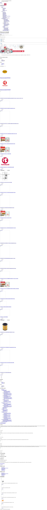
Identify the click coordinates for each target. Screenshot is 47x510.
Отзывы (4, 9)
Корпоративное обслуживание (5, 473)
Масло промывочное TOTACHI (7, 395)
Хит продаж (3, 389)
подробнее (1, 100)
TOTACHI (3, 60)
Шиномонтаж (4, 13)
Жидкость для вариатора (5, 405)
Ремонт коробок (3, 470)
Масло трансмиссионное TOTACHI (8, 397)
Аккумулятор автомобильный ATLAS (7, 420)
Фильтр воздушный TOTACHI (7, 413)
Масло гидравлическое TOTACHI (7, 393)
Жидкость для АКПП (6, 23)
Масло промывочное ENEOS (7, 396)
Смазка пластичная (6, 22)
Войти (1, 2)
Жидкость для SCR (5, 408)
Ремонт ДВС (4, 14)
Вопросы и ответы (5, 10)
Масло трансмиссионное (6, 21)
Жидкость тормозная (6, 24)
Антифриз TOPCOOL (5, 411)
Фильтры (3, 33)
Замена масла (4, 12)
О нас (2, 7)
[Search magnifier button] (0, 34)
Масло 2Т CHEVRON (6, 400)
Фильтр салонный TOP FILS (7, 416)
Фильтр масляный (6, 28)
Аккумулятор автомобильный (5, 419)
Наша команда (4, 8)
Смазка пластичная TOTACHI (7, 401)
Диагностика (3, 475)
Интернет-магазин (4, 18)
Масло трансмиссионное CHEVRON (8, 398)
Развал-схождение (5, 17)
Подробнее (1, 464)
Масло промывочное (6, 20)
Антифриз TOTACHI (5, 409)
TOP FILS (3, 63)
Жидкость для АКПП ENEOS (7, 404)
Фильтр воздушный (6, 27)
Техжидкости (3, 402)
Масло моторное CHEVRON (7, 392)
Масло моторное (6, 19)
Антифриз (4, 26)
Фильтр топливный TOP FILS (7, 418)
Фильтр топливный (6, 29)
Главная (1, 33)
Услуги (2, 11)
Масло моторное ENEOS (7, 391)
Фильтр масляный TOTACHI (7, 415)
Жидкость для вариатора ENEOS (7, 406)
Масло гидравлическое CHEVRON (8, 394)
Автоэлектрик (4, 16)
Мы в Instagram (2, 463)
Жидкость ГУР (5, 25)
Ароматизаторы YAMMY (5, 30)
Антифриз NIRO (4, 410)
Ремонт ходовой (4, 15)
